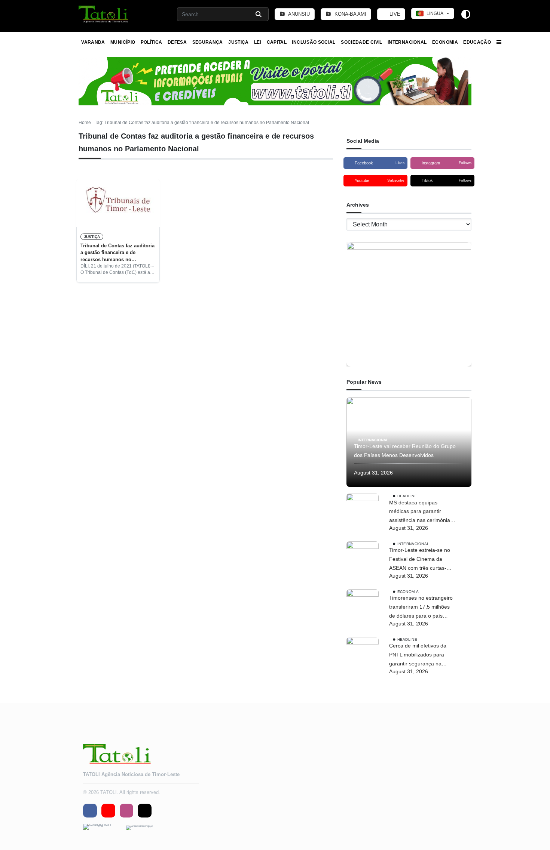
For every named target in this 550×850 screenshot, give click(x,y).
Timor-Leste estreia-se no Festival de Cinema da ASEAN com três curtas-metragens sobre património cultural (422, 559)
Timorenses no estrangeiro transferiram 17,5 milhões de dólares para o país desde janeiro (421, 607)
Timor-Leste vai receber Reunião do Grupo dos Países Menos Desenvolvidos (405, 450)
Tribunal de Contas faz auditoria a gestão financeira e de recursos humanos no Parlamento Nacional (117, 253)
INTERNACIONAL (407, 42)
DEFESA (177, 42)
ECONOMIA (445, 42)
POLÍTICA (151, 42)
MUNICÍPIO (122, 42)
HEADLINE (407, 496)
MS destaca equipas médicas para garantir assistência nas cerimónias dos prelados (421, 512)
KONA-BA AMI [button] (349, 14)
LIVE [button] (394, 14)
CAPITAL (277, 42)
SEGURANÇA (207, 42)
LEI (257, 42)
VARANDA (93, 42)
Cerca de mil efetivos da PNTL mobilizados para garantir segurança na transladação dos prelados (420, 655)
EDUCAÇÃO (477, 42)
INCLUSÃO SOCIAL (313, 42)
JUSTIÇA (238, 42)
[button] (104, 14)
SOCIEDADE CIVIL (361, 42)
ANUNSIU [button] (298, 14)
